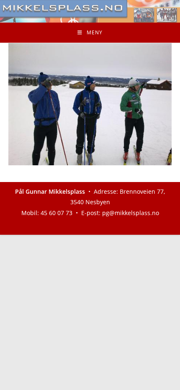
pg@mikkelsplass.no (130, 213)
